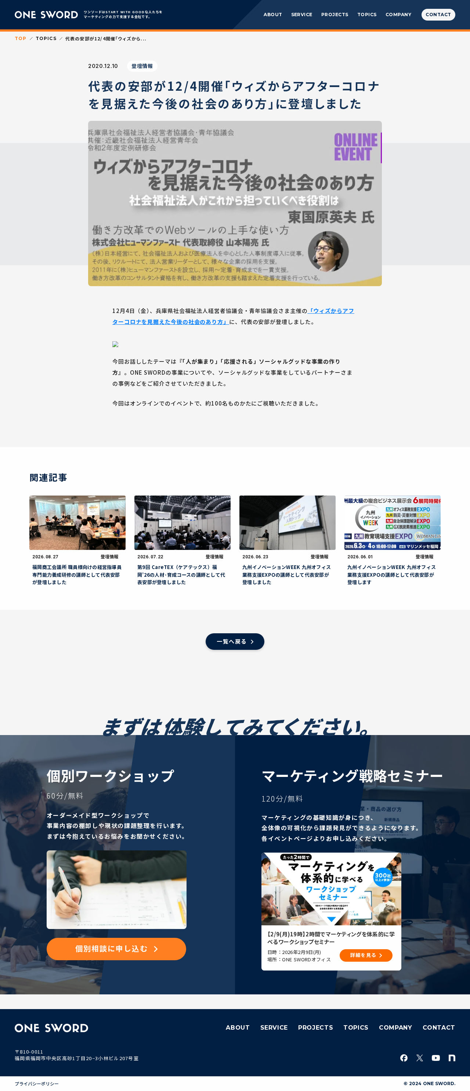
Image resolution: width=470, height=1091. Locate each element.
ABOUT (273, 14)
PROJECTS (334, 14)
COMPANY (398, 14)
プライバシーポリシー (37, 1084)
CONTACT (439, 1027)
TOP (21, 38)
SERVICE (301, 14)
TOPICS (367, 14)
